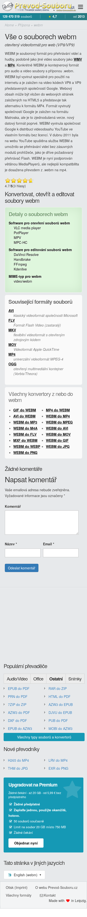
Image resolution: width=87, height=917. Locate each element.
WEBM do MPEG (59, 422)
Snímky (74, 678)
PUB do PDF (58, 720)
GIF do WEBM (24, 410)
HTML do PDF (60, 696)
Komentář (13, 506)
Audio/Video (17, 678)
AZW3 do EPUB (61, 704)
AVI (11, 310)
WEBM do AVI (57, 428)
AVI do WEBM (24, 416)
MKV (12, 330)
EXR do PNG (58, 768)
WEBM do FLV (24, 434)
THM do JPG (18, 768)
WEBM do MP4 (58, 416)
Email (48, 543)
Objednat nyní (26, 843)
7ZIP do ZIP (17, 704)
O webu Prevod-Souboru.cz (56, 887)
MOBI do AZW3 (60, 728)
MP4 (11, 65)
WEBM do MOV (58, 434)
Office (38, 678)
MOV (12, 344)
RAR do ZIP (58, 688)
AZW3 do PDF (19, 712)
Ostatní (56, 679)
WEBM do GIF (57, 440)
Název (11, 543)
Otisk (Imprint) (17, 887)
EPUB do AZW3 (20, 728)
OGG (12, 363)
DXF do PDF (17, 720)
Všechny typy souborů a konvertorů (44, 737)
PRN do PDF (18, 696)
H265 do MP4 (18, 760)
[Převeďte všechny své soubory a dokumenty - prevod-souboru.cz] (38, 6)
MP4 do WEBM (58, 410)
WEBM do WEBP (26, 446)
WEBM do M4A (25, 428)
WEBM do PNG (25, 452)
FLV (11, 320)
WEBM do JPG (58, 446)
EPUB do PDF (18, 688)
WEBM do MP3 (25, 422)
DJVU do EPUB (60, 712)
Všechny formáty (18, 895)
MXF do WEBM (25, 440)
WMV (78, 59)
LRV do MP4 (58, 760)
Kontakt (50, 895)
